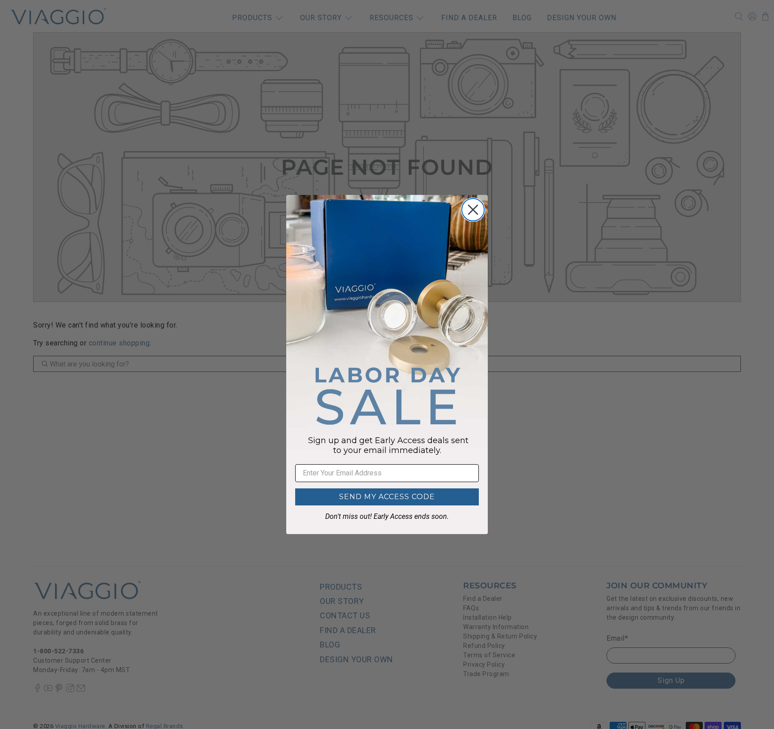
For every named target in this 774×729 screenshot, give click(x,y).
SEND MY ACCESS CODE (387, 496)
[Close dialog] (473, 209)
